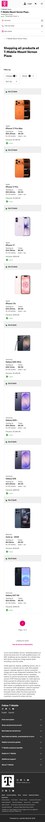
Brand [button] (24, 76)
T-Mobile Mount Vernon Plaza (16, 38)
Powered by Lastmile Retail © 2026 (22, 818)
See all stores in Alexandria (22, 644)
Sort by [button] (12, 81)
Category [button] (9, 76)
